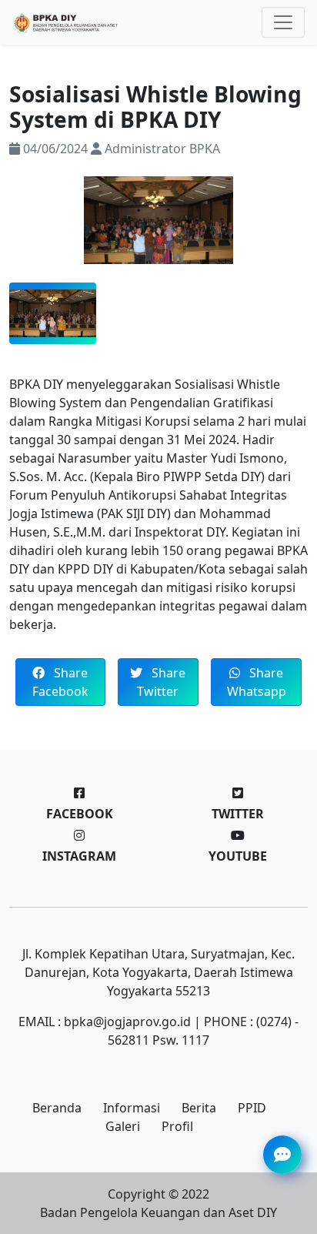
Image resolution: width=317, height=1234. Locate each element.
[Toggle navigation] (283, 22)
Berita (199, 1107)
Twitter (238, 813)
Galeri (122, 1126)
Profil (177, 1126)
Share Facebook (60, 682)
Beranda (57, 1107)
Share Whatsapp (256, 682)
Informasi (131, 1107)
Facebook (79, 813)
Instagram (79, 856)
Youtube (238, 856)
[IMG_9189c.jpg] (52, 313)
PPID (252, 1107)
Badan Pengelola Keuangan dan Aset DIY (158, 1212)
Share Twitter (161, 682)
